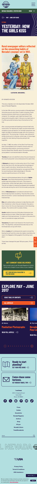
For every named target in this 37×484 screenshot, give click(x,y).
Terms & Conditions (18, 469)
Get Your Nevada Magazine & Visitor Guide (15, 273)
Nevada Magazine (18, 416)
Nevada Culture (18, 427)
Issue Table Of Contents (12, 297)
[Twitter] (10, 401)
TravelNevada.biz (18, 430)
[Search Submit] (34, 436)
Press (18, 407)
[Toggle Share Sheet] (35, 238)
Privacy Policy (18, 466)
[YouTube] (26, 401)
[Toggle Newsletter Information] (35, 242)
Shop (18, 421)
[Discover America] (18, 459)
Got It (33, 480)
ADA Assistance (18, 472)
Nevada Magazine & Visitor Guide (12, 11)
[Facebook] (5, 401)
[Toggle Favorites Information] (35, 245)
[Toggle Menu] (33, 4)
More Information (14, 482)
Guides (18, 410)
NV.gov (18, 424)
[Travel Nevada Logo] (6, 4)
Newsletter (18, 413)
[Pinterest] (21, 401)
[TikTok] (31, 401)
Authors (18, 418)
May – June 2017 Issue (12, 17)
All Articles (8, 303)
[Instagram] (15, 401)
